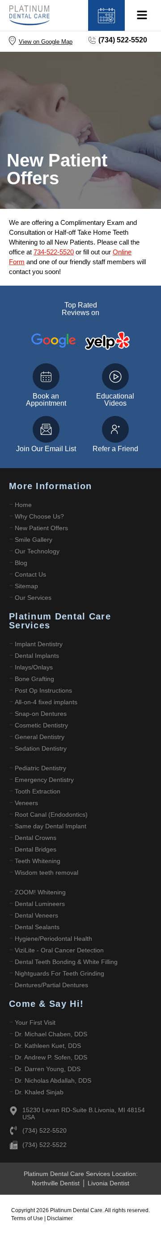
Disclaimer (60, 1218)
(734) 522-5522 (44, 1144)
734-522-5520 (54, 252)
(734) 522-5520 (122, 40)
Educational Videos (115, 399)
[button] (142, 15)
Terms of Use (27, 1218)
